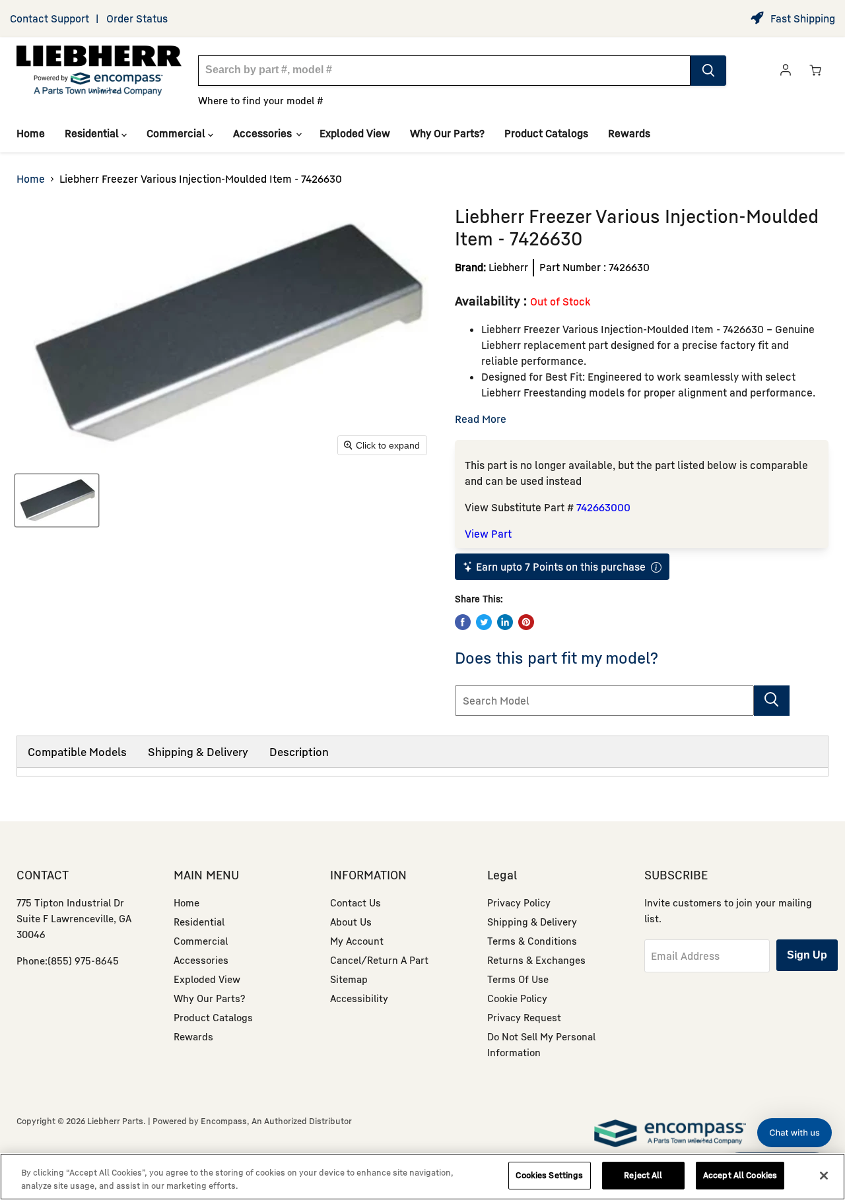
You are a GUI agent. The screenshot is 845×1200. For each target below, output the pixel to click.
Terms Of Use (518, 979)
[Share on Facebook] (463, 622)
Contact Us (355, 902)
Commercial (177, 133)
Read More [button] (480, 419)
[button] (794, 1132)
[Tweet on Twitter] (484, 622)
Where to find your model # (260, 100)
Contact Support (49, 18)
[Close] (823, 1175)
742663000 (603, 507)
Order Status (137, 18)
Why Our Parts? (447, 133)
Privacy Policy (519, 902)
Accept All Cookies (740, 1175)
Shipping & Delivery (198, 752)
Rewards (629, 133)
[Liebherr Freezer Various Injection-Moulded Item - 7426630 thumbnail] (56, 500)
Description (299, 752)
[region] (422, 1176)
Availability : (492, 300)
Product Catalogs (546, 133)
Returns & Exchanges (536, 960)
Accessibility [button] (359, 998)
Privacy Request (524, 1017)
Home (31, 133)
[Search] (708, 70)
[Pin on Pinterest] (526, 622)
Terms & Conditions (532, 941)
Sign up (807, 955)
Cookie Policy (517, 998)
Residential (93, 133)
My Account (357, 941)
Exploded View (355, 133)
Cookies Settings (549, 1175)
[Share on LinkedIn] (505, 622)
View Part (488, 533)
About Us (351, 922)
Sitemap (349, 979)
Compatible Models (77, 752)
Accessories (263, 133)
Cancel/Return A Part (379, 960)
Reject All (643, 1175)
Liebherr (508, 267)
